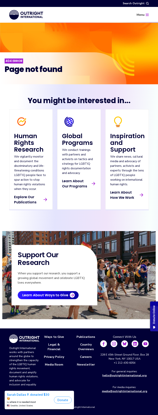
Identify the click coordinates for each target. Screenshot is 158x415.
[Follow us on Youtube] (145, 343)
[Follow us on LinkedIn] (135, 343)
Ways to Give (54, 337)
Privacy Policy (54, 357)
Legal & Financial (54, 346)
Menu (141, 15)
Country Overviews (86, 346)
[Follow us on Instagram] (114, 343)
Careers (86, 357)
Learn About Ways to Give (45, 295)
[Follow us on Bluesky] (124, 343)
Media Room (54, 364)
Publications (85, 337)
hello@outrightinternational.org (124, 375)
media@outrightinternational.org (124, 391)
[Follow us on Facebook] (103, 343)
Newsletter (86, 364)
